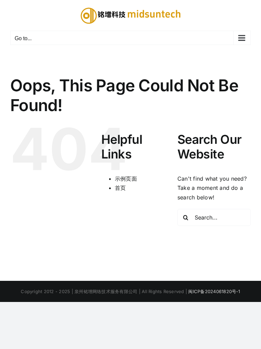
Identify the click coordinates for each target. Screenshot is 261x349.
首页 (120, 187)
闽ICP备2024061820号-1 (214, 291)
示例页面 (126, 178)
